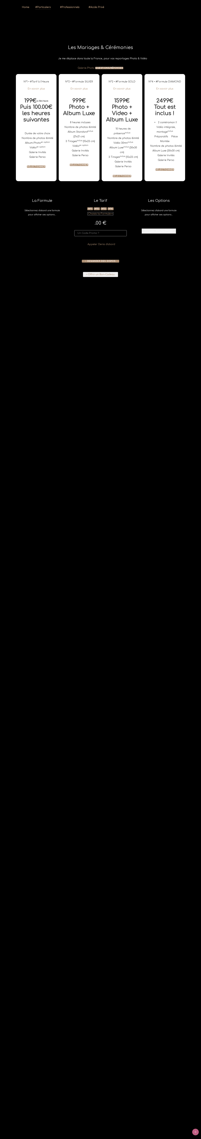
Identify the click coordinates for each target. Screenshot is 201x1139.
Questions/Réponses (109, 68)
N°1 (90, 209)
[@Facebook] (164, 7)
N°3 (104, 209)
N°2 (97, 209)
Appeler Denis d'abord (101, 244)
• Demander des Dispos (100, 261)
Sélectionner (36, 167)
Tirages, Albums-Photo (158, 231)
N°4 (111, 209)
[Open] (195, 1132)
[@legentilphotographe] (157, 7)
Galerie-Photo (86, 68)
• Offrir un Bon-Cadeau (100, 274)
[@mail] (182, 7)
